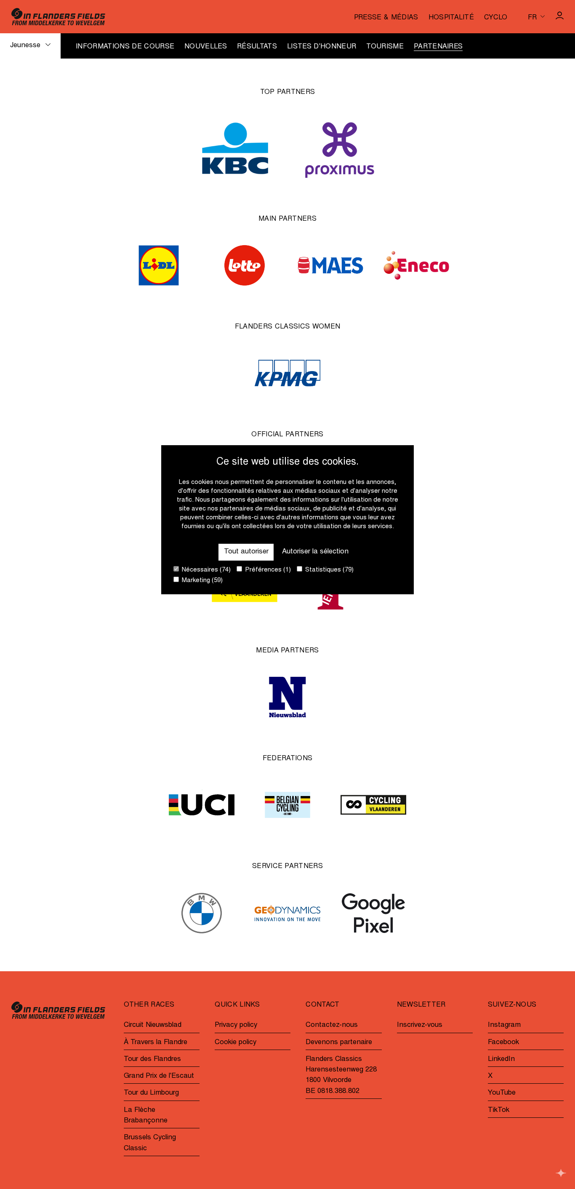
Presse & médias (386, 17)
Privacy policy (236, 1025)
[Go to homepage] (58, 16)
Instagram (504, 1025)
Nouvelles (205, 46)
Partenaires (438, 46)
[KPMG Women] (287, 373)
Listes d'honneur (321, 46)
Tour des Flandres (152, 1059)
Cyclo (496, 17)
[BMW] (201, 913)
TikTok (498, 1110)
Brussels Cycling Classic (150, 1143)
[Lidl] (159, 265)
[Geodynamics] (287, 913)
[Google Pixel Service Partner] (373, 913)
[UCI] (201, 805)
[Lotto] (244, 265)
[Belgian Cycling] (287, 805)
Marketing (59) (201, 581)
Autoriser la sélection (315, 552)
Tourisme (385, 46)
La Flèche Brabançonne (146, 1116)
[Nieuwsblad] (287, 697)
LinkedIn (501, 1059)
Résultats (257, 46)
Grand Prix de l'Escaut (159, 1076)
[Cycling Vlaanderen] (373, 805)
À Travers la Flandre (155, 1042)
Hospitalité (451, 17)
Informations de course (125, 46)
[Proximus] (340, 148)
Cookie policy (235, 1042)
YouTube (502, 1093)
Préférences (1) (267, 570)
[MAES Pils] (330, 265)
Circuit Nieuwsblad (152, 1025)
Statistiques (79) (328, 570)
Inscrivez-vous (419, 1025)
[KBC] (235, 148)
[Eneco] (416, 265)
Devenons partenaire (339, 1042)
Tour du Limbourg (151, 1093)
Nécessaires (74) (205, 570)
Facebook (503, 1042)
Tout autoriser (246, 552)
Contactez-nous (332, 1025)
